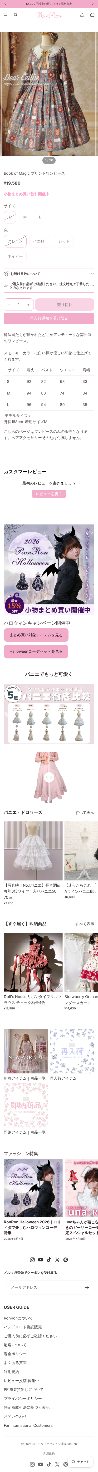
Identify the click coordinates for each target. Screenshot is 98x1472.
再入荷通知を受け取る (49, 318)
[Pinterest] (66, 1260)
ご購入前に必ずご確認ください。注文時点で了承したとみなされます (49, 286)
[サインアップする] (87, 1288)
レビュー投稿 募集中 (21, 1380)
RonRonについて (18, 1318)
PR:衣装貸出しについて (24, 1389)
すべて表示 (84, 812)
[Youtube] (41, 1260)
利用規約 (11, 1371)
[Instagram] (32, 1260)
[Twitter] (57, 1260)
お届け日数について (25, 274)
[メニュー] (5, 14)
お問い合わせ (15, 1416)
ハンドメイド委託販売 (23, 1326)
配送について (15, 1344)
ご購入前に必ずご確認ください (30, 1336)
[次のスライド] (89, 863)
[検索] (15, 15)
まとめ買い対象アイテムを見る (36, 634)
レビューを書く (49, 493)
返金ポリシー (15, 1353)
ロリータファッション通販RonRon (54, 1444)
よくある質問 (15, 1362)
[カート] (92, 15)
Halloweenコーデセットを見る (36, 651)
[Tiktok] (49, 1260)
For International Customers (28, 1425)
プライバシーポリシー (23, 1398)
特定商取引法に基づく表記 (26, 1407)
